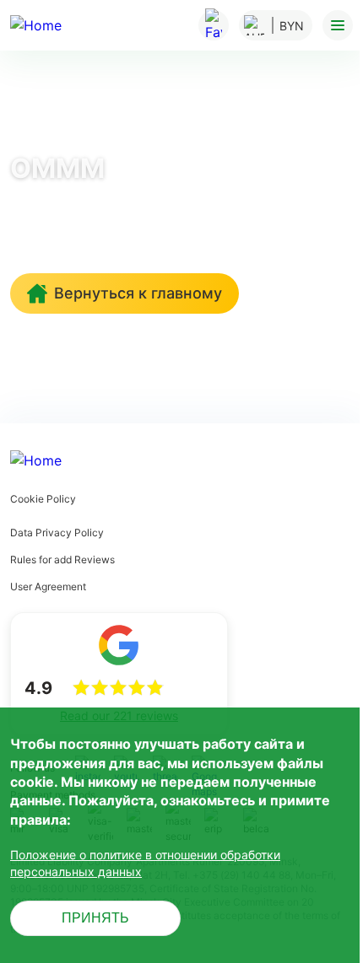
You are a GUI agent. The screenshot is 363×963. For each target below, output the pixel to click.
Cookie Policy (43, 498)
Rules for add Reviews (62, 559)
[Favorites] (213, 25)
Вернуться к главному (138, 293)
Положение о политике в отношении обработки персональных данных (145, 863)
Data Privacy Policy (57, 532)
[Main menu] (337, 25)
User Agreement (48, 586)
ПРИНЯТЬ (95, 918)
